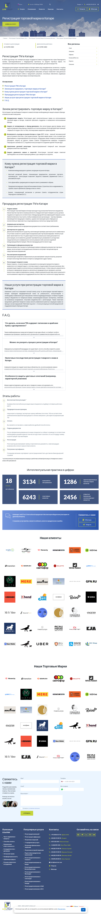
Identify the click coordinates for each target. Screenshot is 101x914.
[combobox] (62, 781)
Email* (22, 786)
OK (83, 909)
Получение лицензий (31, 839)
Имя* (22, 778)
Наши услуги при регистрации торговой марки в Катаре (28, 97)
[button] (34, 324)
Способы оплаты (9, 841)
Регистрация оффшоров (32, 837)
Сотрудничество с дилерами (9, 850)
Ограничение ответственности (8, 845)
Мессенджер (64, 786)
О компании (32, 9)
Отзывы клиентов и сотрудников (9, 863)
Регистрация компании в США (34, 886)
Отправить (26, 813)
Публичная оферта (10, 859)
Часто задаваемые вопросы (9, 837)
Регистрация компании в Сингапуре (32, 877)
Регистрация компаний (32, 834)
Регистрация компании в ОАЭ (34, 889)
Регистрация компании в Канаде (32, 882)
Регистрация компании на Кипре (33, 863)
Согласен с (25, 808)
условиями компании (34, 808)
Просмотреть (61, 909)
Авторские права (9, 853)
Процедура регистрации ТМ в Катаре (20, 95)
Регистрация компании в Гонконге (32, 858)
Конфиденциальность (11, 856)
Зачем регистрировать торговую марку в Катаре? (25, 89)
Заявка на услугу (10, 24)
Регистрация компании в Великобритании (32, 868)
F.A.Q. (7, 100)
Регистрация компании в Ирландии (32, 873)
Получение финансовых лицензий (32, 846)
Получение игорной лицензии (34, 850)
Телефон (63, 778)
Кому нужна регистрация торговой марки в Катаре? (26, 92)
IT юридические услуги (32, 842)
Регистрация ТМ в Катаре (15, 86)
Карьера (51, 9)
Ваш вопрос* (24, 793)
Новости (42, 9)
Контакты (60, 9)
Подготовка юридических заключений (33, 854)
